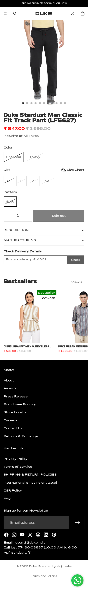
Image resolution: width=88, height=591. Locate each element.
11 (65, 103)
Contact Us (13, 428)
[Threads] (38, 534)
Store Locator (15, 412)
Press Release (16, 396)
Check (75, 260)
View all (77, 282)
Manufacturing (20, 240)
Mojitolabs (64, 566)
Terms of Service (18, 466)
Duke (33, 566)
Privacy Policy (16, 458)
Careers (10, 420)
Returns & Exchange (21, 436)
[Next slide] (79, 321)
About (9, 380)
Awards (10, 388)
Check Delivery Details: (23, 251)
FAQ (7, 498)
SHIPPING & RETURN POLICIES (30, 474)
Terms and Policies (44, 576)
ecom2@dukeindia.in (32, 542)
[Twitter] (30, 534)
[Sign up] (77, 522)
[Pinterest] (54, 534)
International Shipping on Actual (30, 482)
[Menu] (5, 13)
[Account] (73, 13)
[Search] (15, 13)
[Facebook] (6, 534)
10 (61, 103)
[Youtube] (22, 534)
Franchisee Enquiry (20, 404)
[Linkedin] (46, 534)
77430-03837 (31, 547)
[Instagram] (14, 534)
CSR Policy (13, 490)
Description (16, 230)
